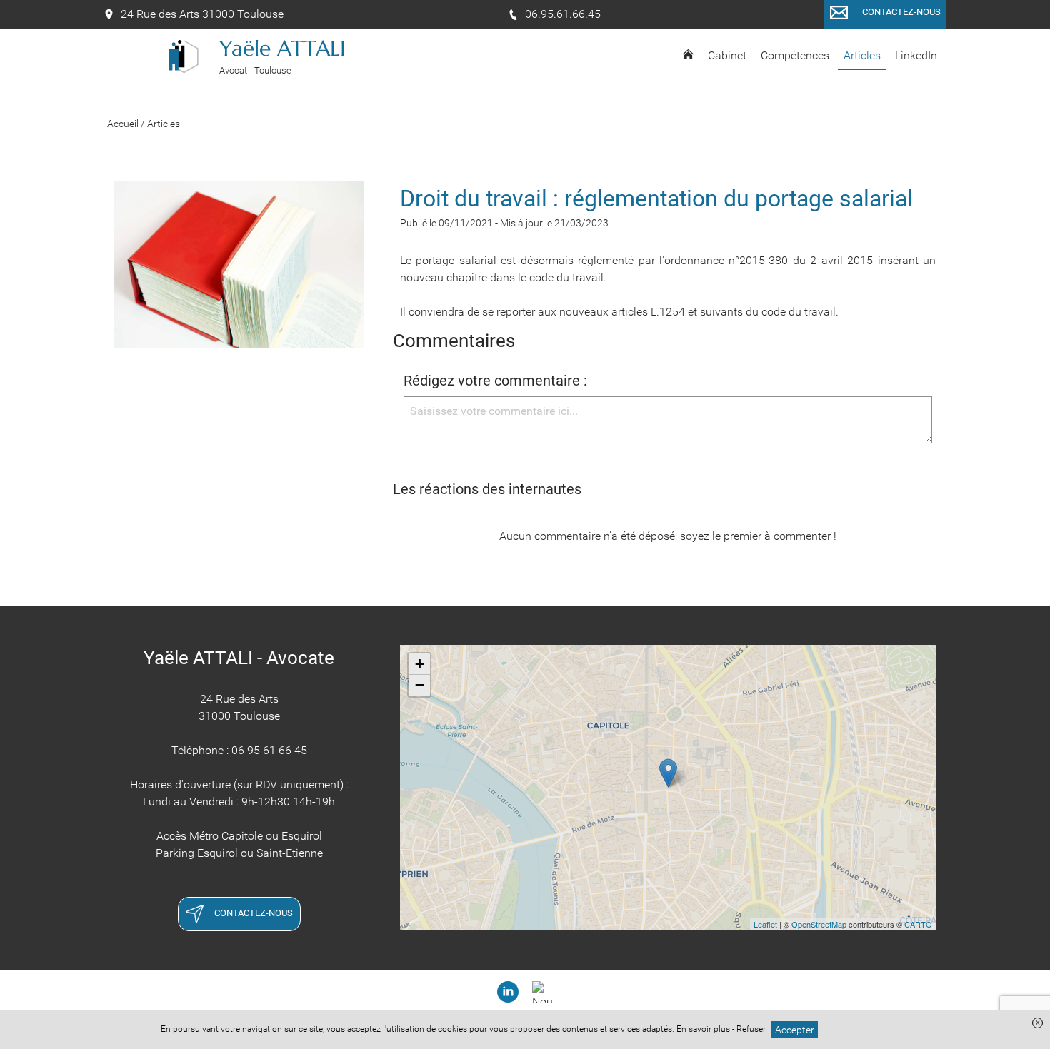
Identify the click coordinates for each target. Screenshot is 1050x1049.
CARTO (918, 924)
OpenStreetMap (818, 924)
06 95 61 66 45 (269, 750)
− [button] (419, 685)
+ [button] (419, 664)
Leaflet (765, 924)
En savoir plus (704, 1029)
